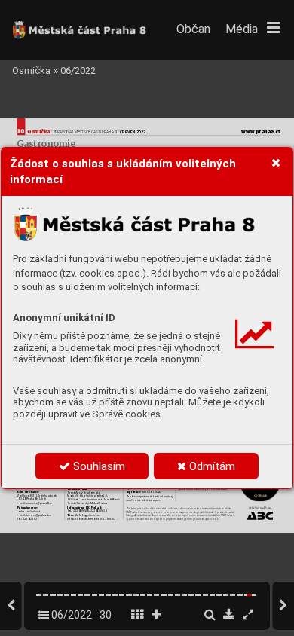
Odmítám (210, 466)
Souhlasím (97, 466)
